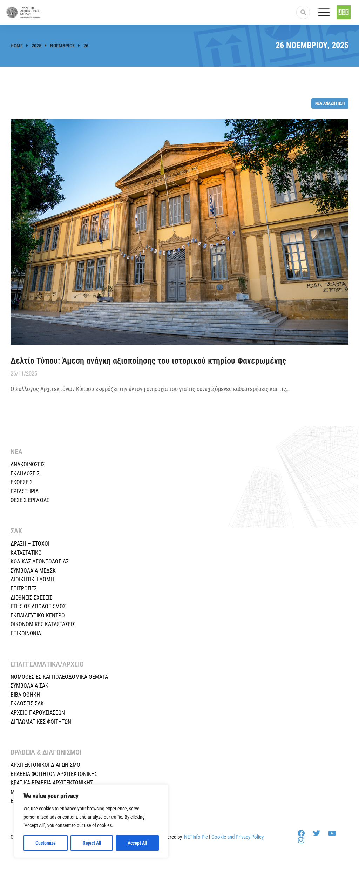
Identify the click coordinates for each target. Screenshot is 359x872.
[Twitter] (316, 833)
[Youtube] (332, 833)
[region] (91, 821)
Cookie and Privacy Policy (237, 837)
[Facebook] (301, 833)
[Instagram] (301, 840)
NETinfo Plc (196, 837)
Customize (45, 843)
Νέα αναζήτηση (330, 103)
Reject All (92, 843)
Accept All (137, 843)
